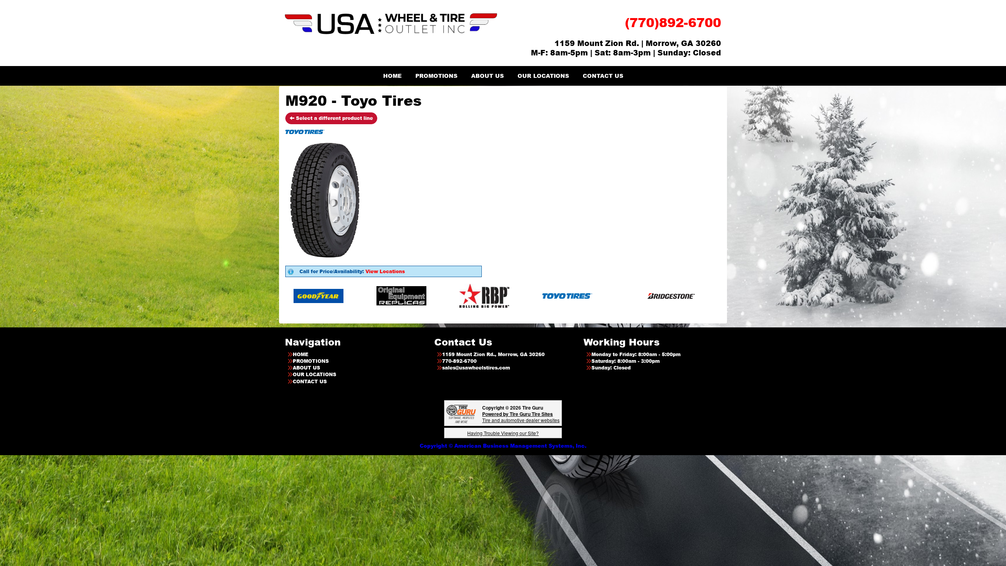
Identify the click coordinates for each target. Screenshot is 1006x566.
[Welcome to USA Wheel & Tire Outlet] (391, 23)
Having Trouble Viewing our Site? (503, 433)
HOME (392, 75)
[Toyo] (509, 295)
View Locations (385, 271)
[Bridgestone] (613, 295)
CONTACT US (603, 75)
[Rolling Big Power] (426, 295)
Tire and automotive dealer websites (521, 416)
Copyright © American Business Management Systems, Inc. (503, 445)
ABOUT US (487, 75)
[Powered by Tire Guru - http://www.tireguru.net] (461, 413)
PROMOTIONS (436, 75)
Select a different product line (333, 118)
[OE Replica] (343, 295)
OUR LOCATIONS (543, 75)
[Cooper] (696, 295)
